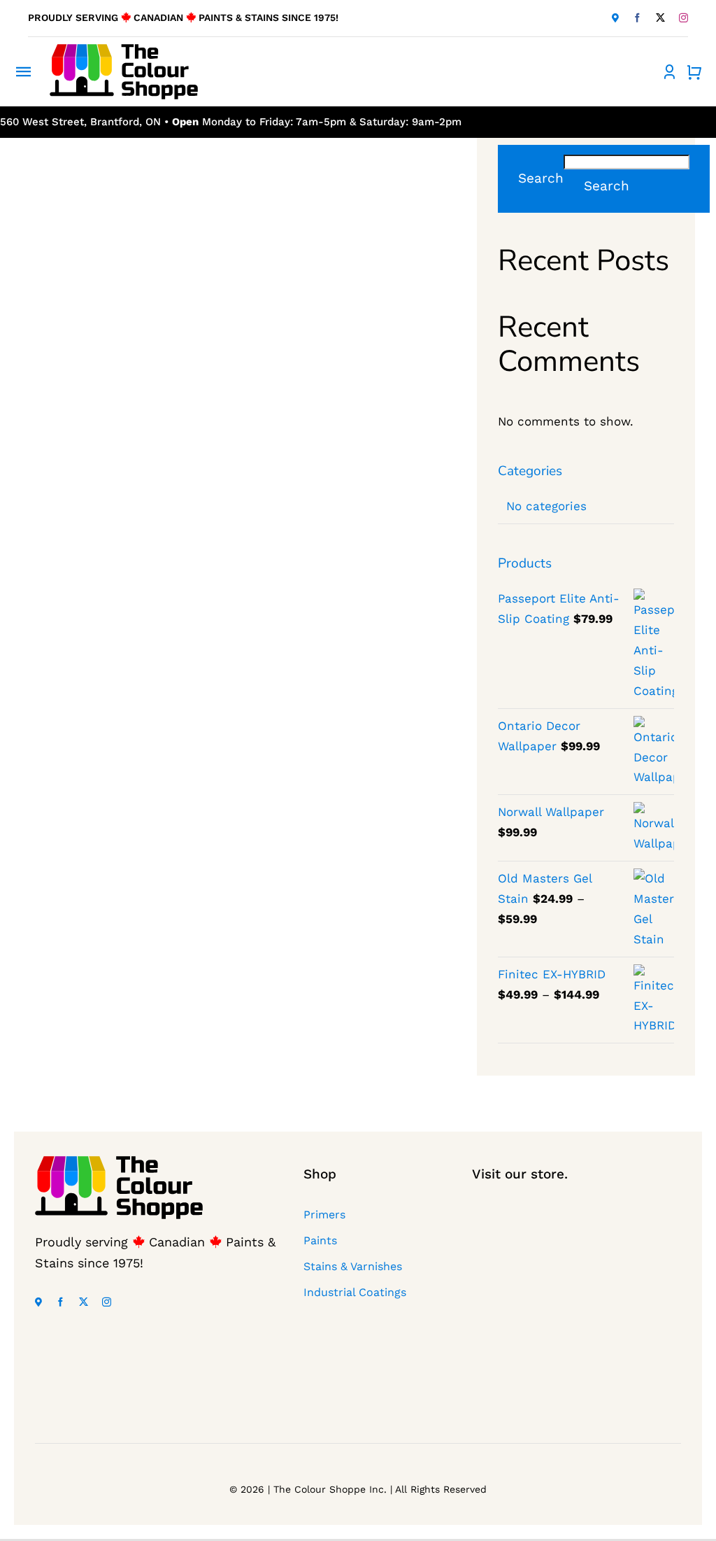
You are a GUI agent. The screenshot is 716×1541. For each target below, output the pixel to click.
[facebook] (637, 17)
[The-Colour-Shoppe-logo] (124, 50)
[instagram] (683, 17)
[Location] (615, 17)
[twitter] (660, 17)
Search (541, 178)
